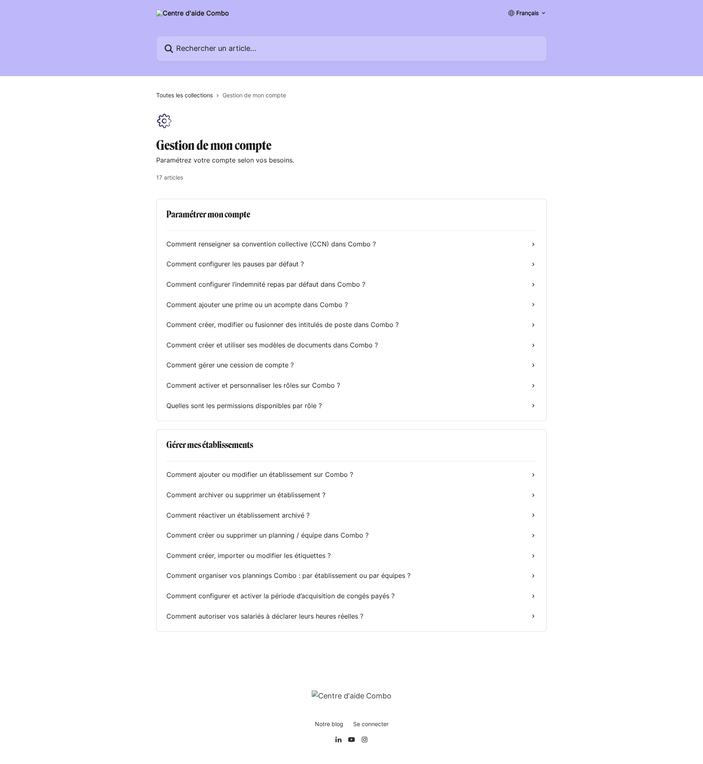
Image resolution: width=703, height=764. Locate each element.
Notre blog (329, 723)
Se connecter (371, 723)
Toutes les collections (184, 95)
